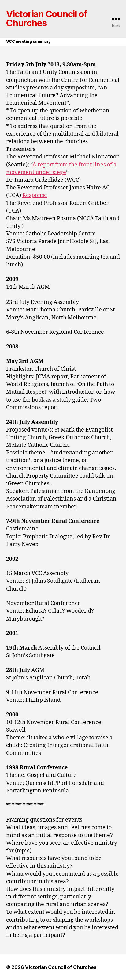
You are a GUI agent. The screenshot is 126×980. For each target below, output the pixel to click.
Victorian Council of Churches (46, 19)
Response (34, 195)
